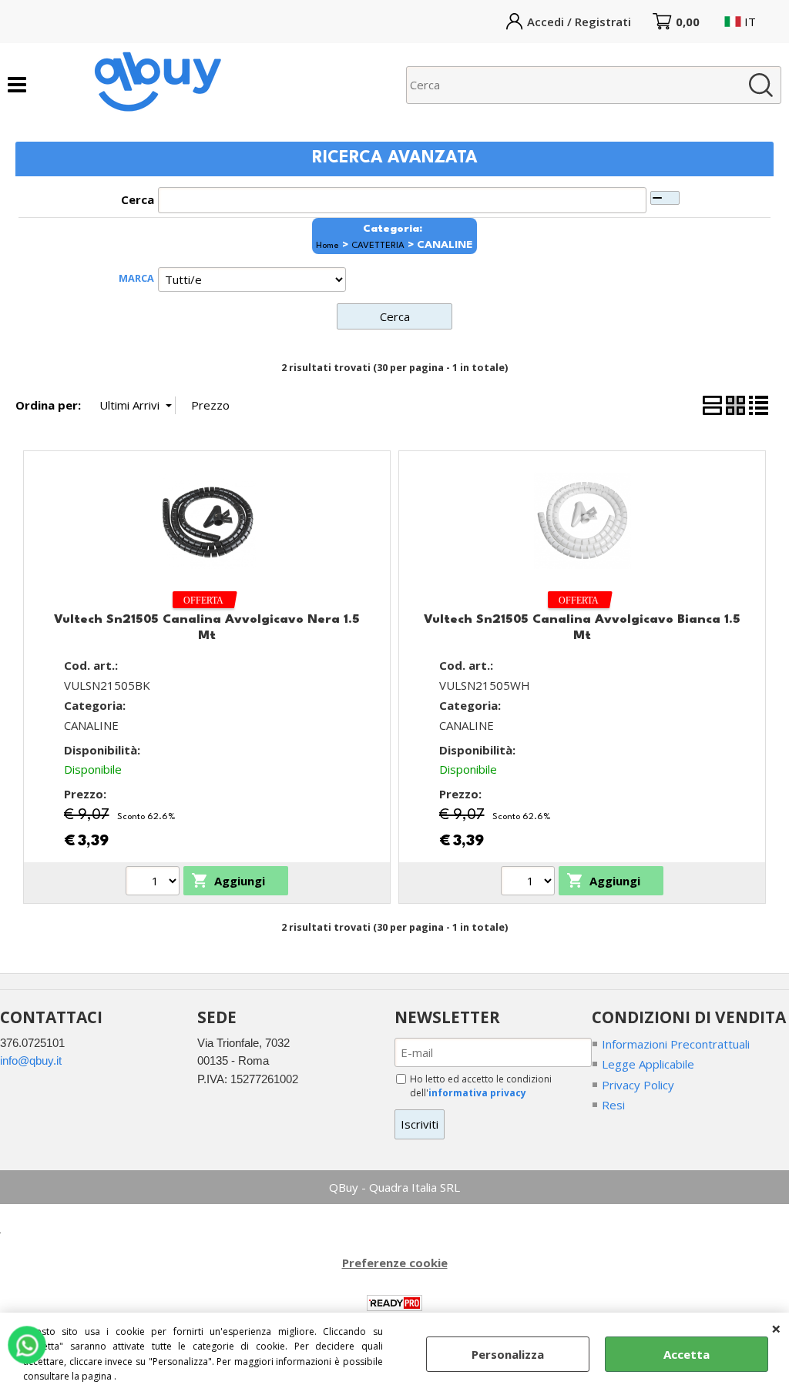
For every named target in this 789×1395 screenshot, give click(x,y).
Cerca (137, 199)
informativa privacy (477, 1092)
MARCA (136, 278)
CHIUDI (776, 1328)
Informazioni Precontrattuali (676, 1044)
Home (327, 245)
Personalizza (508, 1354)
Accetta (686, 1354)
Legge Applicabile (648, 1064)
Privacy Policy (638, 1084)
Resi (613, 1104)
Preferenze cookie (395, 1262)
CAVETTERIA (378, 245)
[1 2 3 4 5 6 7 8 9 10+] (154, 883)
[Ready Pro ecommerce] (394, 1303)
